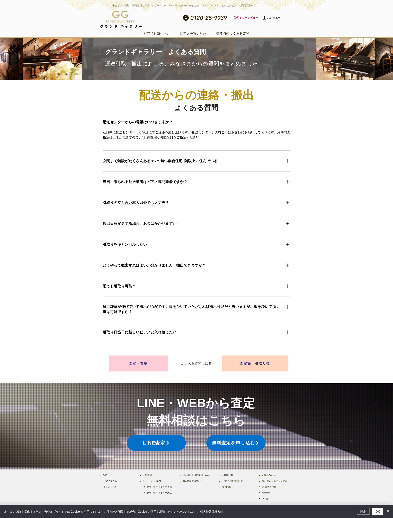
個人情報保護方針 (211, 511)
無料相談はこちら (196, 420)
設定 (363, 511)
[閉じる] (388, 511)
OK (378, 511)
